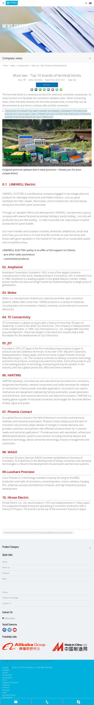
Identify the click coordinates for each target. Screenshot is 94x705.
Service (5, 592)
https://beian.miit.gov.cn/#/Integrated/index (36, 661)
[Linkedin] (10, 630)
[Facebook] (4, 630)
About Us (6, 567)
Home (4, 562)
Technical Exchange (10, 598)
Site (74, 80)
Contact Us (6, 603)
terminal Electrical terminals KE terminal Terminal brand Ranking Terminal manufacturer (38, 532)
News (4, 579)
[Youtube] (15, 630)
